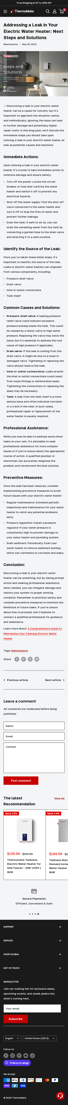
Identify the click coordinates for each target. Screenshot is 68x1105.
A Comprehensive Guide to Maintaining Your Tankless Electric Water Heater (32, 633)
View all (59, 798)
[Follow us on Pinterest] (19, 1055)
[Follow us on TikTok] (32, 1055)
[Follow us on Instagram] (12, 1055)
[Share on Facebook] (16, 659)
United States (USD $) (37, 1038)
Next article (53, 679)
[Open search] (48, 11)
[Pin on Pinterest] (23, 659)
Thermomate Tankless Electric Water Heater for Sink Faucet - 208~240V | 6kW (24, 865)
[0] (61, 11)
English (9, 1038)
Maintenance (10, 44)
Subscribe (16, 1019)
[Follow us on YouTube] (25, 1055)
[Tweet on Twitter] (30, 659)
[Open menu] (5, 11)
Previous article (17, 679)
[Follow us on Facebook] (5, 1055)
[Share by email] (36, 659)
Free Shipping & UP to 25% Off (34, 2)
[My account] (54, 11)
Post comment (21, 780)
